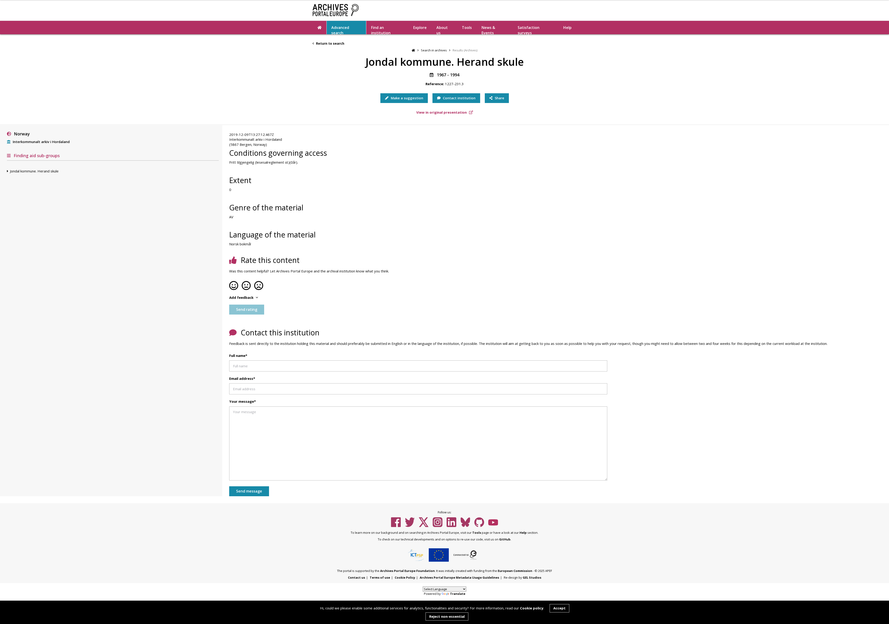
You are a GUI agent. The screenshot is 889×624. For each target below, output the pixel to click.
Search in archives (434, 50)
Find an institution (381, 29)
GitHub (504, 539)
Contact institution (459, 98)
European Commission (515, 571)
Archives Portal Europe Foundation (407, 571)
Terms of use (380, 577)
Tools (467, 27)
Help (523, 532)
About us (442, 29)
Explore (420, 27)
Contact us (356, 577)
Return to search (329, 43)
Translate (457, 594)
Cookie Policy (405, 577)
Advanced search (340, 29)
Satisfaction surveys (528, 29)
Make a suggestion (406, 98)
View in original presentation (442, 112)
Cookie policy (531, 608)
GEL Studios (532, 577)
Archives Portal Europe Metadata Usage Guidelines (459, 577)
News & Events (488, 29)
